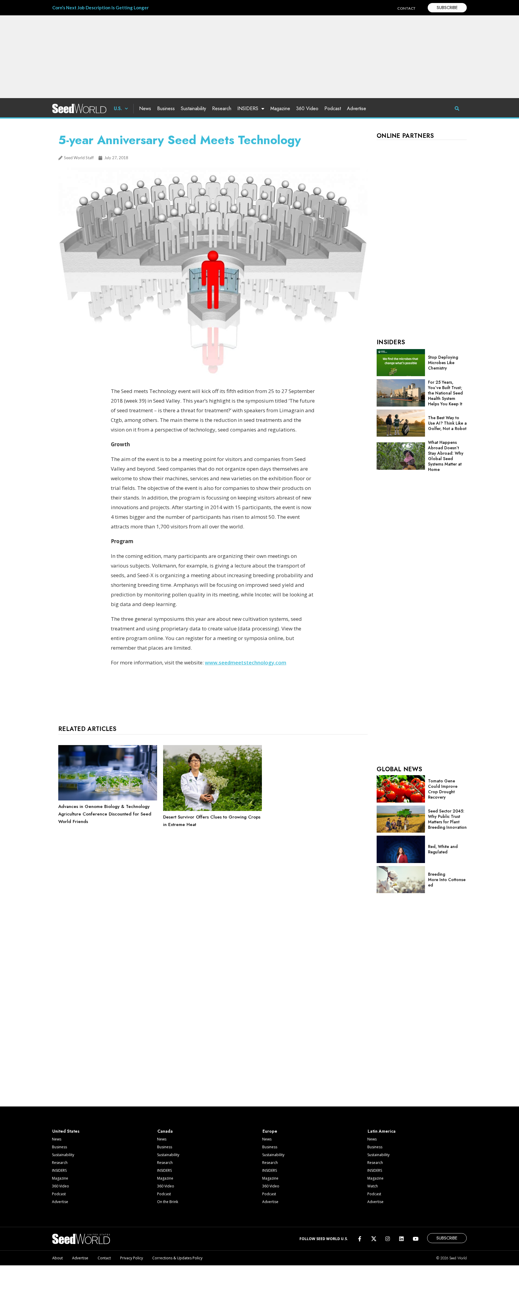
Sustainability (193, 108)
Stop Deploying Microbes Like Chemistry (443, 362)
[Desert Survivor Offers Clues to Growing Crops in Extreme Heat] (212, 809)
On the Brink (167, 1201)
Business (166, 108)
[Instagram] (387, 1238)
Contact (104, 1258)
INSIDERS (247, 108)
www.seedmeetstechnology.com (245, 662)
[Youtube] (415, 1238)
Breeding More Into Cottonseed (447, 879)
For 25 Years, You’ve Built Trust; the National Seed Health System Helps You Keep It (445, 393)
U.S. (118, 108)
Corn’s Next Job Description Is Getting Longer (100, 7)
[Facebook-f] (359, 1238)
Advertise (356, 108)
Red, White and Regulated (443, 849)
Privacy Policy (131, 1258)
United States (66, 1131)
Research (221, 108)
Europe (270, 1131)
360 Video (307, 108)
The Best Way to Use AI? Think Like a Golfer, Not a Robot (447, 423)
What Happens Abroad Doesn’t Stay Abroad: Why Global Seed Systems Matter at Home (445, 455)
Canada (165, 1131)
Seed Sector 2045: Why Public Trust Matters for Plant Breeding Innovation (447, 819)
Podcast (332, 108)
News (145, 108)
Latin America (382, 1131)
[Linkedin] (401, 1238)
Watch (372, 1186)
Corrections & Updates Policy (177, 1258)
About (57, 1258)
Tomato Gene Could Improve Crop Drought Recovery (442, 789)
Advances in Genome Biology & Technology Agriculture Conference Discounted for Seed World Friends (104, 814)
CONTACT (406, 8)
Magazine (280, 108)
